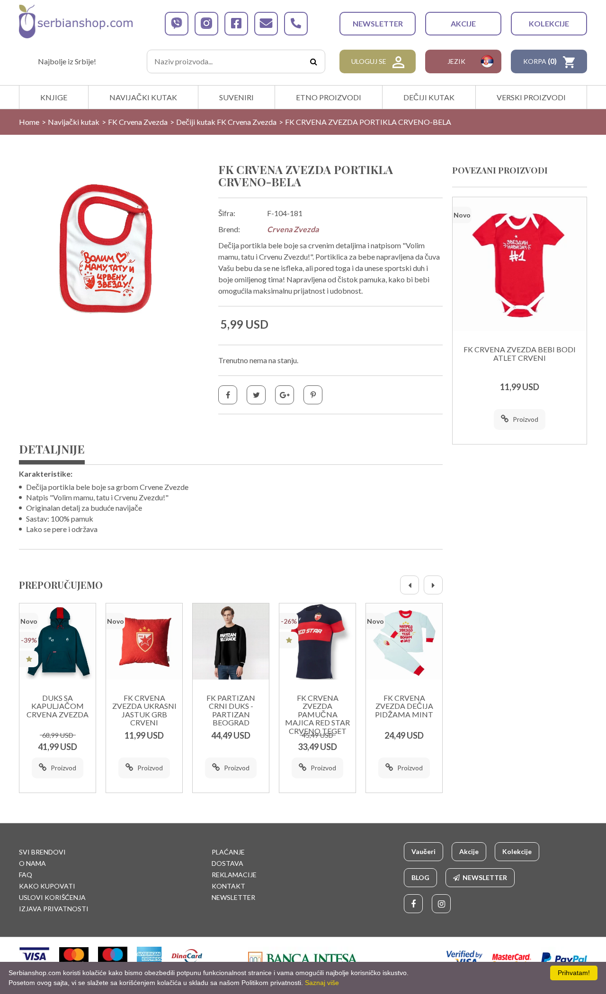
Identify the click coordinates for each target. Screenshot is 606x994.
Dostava (227, 863)
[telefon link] (296, 23)
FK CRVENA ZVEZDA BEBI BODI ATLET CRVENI (519, 353)
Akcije (463, 23)
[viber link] (176, 23)
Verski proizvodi (531, 97)
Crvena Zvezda (293, 229)
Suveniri (236, 97)
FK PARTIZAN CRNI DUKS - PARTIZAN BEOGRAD (230, 710)
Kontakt (228, 886)
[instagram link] (206, 23)
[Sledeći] (433, 584)
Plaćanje (228, 852)
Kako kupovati (47, 886)
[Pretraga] (313, 61)
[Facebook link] (413, 903)
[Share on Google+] (284, 394)
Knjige (53, 97)
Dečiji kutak (428, 97)
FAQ (25, 875)
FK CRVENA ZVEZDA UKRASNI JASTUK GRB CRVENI (144, 710)
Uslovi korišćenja (52, 897)
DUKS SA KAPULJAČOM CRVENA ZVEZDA (58, 706)
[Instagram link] (441, 903)
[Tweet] (256, 394)
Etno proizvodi (328, 97)
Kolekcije (549, 23)
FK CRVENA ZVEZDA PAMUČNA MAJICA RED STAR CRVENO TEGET (317, 714)
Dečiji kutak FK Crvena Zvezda (226, 121)
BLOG (420, 877)
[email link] (266, 23)
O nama (32, 863)
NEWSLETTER (378, 23)
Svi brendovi (42, 852)
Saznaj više (322, 982)
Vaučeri (423, 851)
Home (29, 121)
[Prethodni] (409, 584)
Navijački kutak (143, 97)
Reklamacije (234, 875)
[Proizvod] (57, 641)
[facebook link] (236, 23)
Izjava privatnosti (54, 909)
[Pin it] (312, 394)
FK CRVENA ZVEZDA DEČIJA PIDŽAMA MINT (404, 706)
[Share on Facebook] (227, 394)
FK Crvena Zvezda (138, 121)
